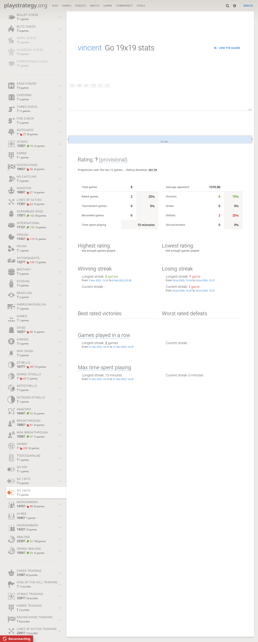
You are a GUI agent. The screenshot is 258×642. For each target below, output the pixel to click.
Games (66, 5)
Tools (141, 5)
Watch (95, 5)
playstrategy (25, 5)
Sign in (248, 5)
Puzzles (80, 5)
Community (124, 5)
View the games (229, 47)
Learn (108, 5)
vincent (90, 47)
